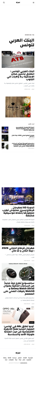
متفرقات (11, 360)
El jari (18, 2)
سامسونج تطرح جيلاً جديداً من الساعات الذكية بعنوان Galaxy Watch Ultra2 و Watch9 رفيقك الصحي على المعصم (23, 144)
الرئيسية (30, 358)
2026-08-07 (31, 139)
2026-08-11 (31, 132)
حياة (16, 360)
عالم (24, 360)
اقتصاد (4, 52)
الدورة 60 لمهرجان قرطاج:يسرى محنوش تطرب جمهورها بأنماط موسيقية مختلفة (25, 128)
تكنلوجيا (32, 279)
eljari (33, 89)
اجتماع (8, 52)
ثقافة (32, 204)
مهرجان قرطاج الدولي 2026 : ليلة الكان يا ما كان (23, 136)
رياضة (4, 358)
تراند (6, 360)
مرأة (20, 360)
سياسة (14, 358)
